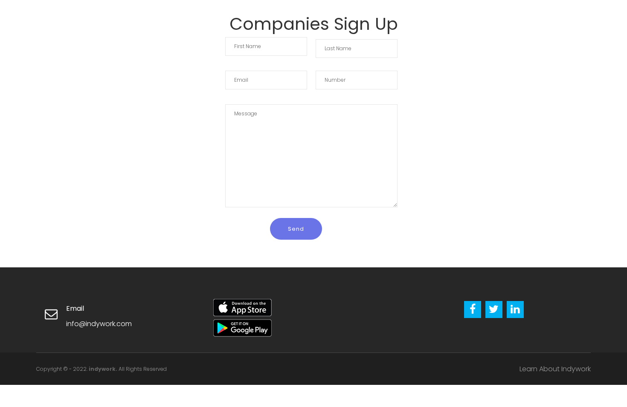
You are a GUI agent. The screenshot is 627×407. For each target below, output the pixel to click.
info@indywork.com (99, 324)
